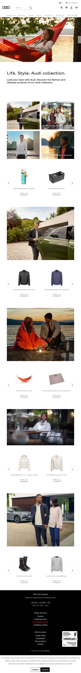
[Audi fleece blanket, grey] (56, 176)
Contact (40, 616)
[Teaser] (56, 156)
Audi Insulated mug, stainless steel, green (24, 576)
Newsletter (40, 638)
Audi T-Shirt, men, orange (24, 391)
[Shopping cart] (76, 8)
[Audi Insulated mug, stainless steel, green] (24, 564)
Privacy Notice (40, 641)
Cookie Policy (40, 635)
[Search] (30, 8)
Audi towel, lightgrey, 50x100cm (24, 475)
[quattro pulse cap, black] (24, 176)
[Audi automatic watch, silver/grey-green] (24, 277)
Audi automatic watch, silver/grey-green (24, 289)
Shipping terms (40, 619)
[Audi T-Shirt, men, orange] (24, 379)
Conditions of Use (40, 625)
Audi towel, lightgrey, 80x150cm (56, 475)
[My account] (71, 8)
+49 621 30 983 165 (40, 602)
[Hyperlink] (57, 145)
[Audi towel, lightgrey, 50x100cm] (24, 463)
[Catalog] (61, 8)
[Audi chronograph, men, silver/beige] (56, 277)
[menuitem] (24, 8)
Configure (35, 669)
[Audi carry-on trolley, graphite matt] (56, 564)
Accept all (45, 669)
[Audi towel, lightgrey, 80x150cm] (56, 463)
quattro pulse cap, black (24, 188)
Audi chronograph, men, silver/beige (56, 289)
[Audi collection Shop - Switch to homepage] (6, 8)
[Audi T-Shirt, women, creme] (56, 379)
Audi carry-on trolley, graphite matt (56, 576)
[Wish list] (66, 8)
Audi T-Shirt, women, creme (56, 391)
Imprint (41, 644)
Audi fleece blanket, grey (56, 188)
